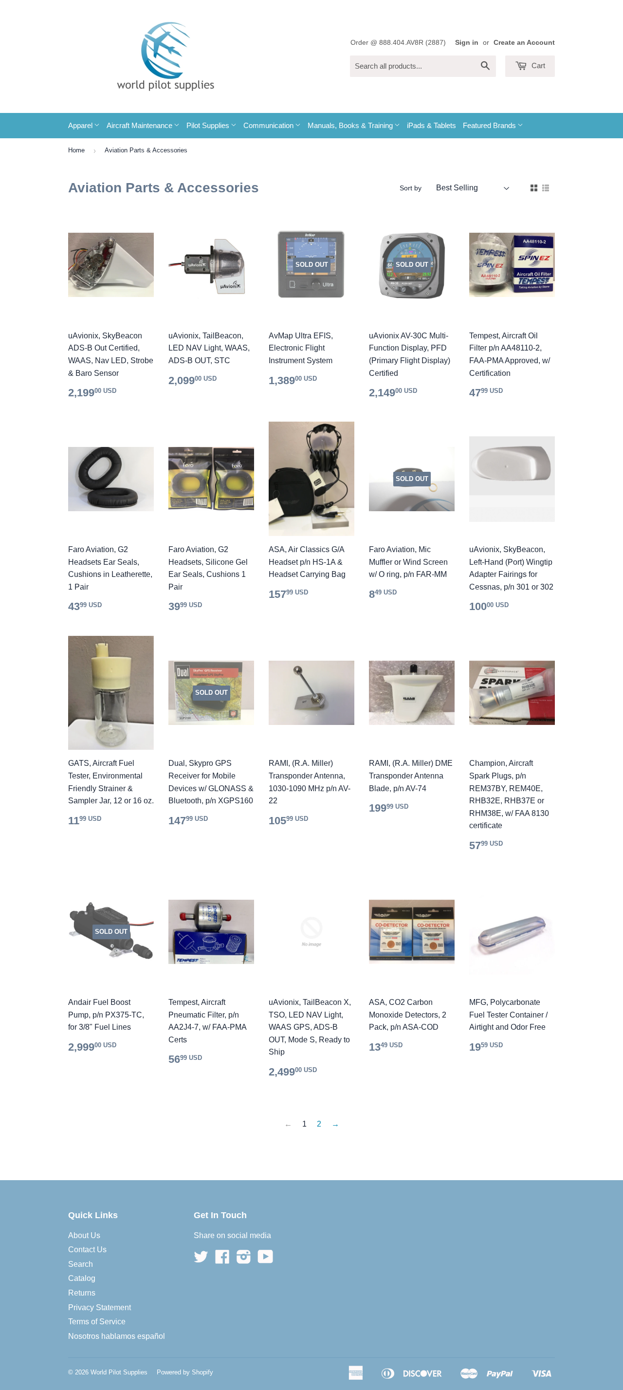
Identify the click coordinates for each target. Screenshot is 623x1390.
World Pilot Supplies (119, 1372)
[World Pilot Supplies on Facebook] (222, 1260)
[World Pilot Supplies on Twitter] (201, 1260)
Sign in (466, 42)
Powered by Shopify (185, 1372)
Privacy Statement (99, 1307)
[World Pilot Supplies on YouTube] (265, 1260)
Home (76, 150)
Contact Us (87, 1249)
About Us (84, 1235)
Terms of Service (97, 1321)
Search (80, 1264)
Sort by (410, 188)
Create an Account (524, 42)
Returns (81, 1293)
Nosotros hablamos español (116, 1336)
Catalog (81, 1278)
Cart (537, 65)
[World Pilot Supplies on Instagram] (244, 1260)
